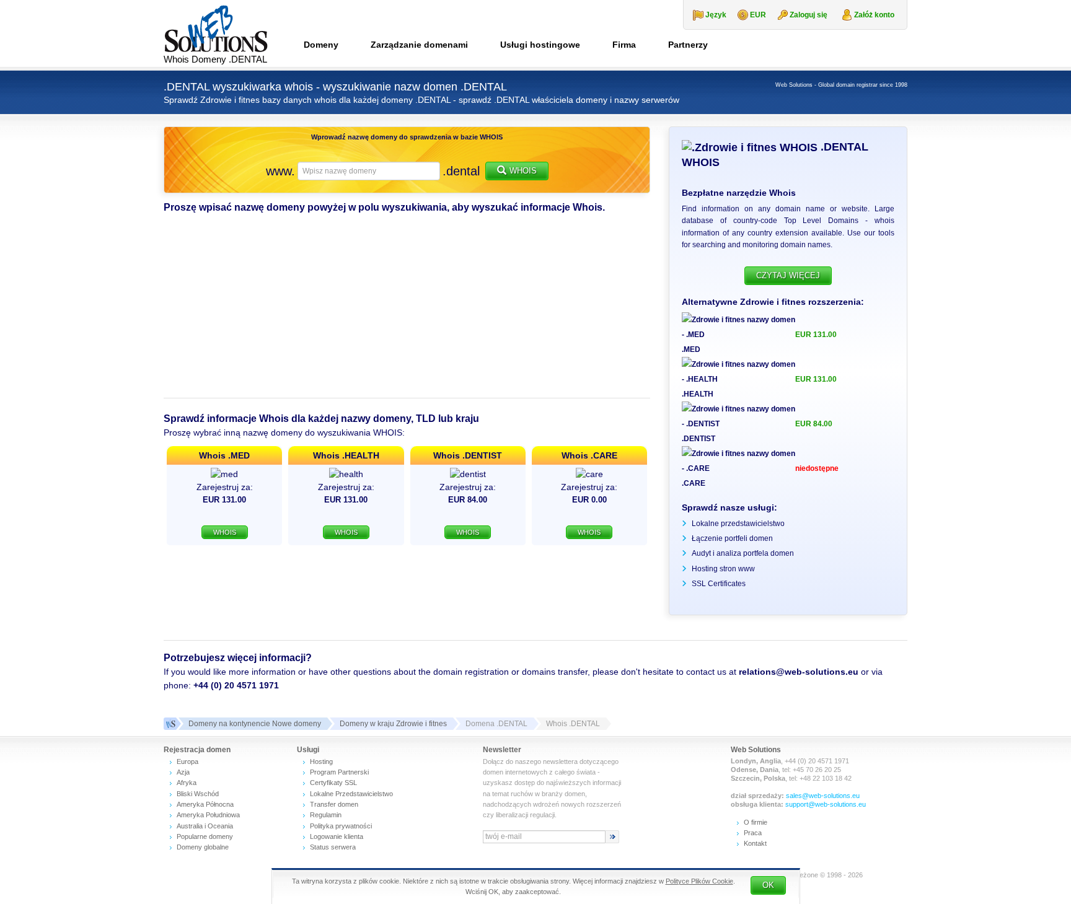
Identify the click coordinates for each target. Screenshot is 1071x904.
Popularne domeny (205, 836)
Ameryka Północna (205, 804)
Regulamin (326, 814)
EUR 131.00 (816, 334)
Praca (753, 832)
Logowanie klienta (336, 836)
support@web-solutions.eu (825, 804)
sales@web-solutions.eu (823, 795)
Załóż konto (874, 15)
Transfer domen (334, 804)
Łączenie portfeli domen (732, 538)
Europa (187, 761)
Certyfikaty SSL (333, 782)
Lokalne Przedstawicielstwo (351, 793)
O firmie (755, 822)
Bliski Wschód (198, 793)
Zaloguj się (808, 15)
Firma (624, 45)
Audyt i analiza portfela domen (743, 553)
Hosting (321, 761)
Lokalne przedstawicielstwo (738, 523)
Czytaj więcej (788, 275)
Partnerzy (688, 45)
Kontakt (755, 843)
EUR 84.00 (813, 423)
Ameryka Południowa (208, 814)
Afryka (186, 782)
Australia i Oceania (205, 826)
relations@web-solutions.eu (798, 672)
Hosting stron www (723, 568)
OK (768, 885)
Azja (183, 772)
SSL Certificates (719, 583)
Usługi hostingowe (540, 45)
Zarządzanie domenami (419, 45)
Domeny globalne (203, 847)
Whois (523, 170)
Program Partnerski (339, 772)
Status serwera (333, 847)
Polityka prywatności (341, 826)
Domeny (321, 45)
